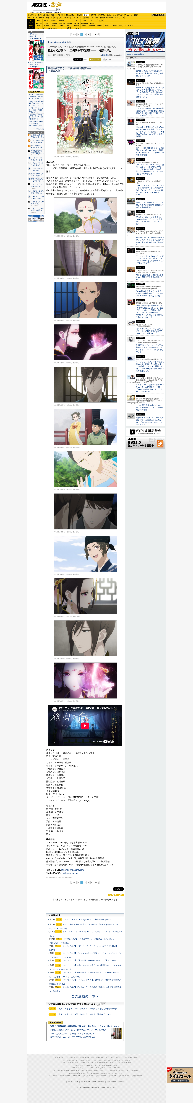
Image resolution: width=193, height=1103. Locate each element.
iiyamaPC (54, 20)
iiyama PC (89, 1060)
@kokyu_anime (70, 873)
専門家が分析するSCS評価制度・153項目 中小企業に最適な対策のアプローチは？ (150, 73)
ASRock (69, 23)
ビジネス (45, 15)
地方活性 (102, 18)
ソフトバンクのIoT (122, 26)
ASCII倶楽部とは (38, 129)
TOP (56, 1057)
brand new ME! (107, 1065)
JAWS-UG (71, 1062)
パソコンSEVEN (69, 20)
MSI (77, 20)
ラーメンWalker (54, 1076)
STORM (127, 1060)
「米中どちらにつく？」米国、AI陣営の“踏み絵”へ (72, 1033)
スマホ (109, 15)
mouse (46, 20)
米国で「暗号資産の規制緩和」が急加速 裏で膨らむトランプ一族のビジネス (84, 1026)
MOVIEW (105, 55)
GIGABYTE (61, 23)
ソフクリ (130, 25)
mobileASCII (103, 1073)
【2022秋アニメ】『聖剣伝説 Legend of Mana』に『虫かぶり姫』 (89, 960)
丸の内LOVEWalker (126, 1076)
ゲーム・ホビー (57, 5)
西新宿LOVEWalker (90, 1076)
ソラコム (69, 25)
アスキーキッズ (32, 18)
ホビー (86, 15)
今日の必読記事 (73, 1073)
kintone (54, 25)
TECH (53, 15)
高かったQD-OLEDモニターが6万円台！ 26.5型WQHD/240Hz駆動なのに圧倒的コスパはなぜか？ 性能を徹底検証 (150, 151)
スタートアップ (117, 15)
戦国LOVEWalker (138, 1076)
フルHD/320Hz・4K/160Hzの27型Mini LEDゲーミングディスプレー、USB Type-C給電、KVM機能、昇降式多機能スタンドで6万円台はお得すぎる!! (150, 169)
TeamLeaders (78, 18)
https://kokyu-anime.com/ (72, 870)
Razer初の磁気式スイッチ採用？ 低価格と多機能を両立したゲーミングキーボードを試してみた (150, 293)
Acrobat (46, 25)
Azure (61, 25)
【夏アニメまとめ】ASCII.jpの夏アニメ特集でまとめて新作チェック (87, 1008)
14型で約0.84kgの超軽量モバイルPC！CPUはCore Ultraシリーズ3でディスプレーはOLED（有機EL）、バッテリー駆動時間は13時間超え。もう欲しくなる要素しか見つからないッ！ (150, 311)
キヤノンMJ (46, 28)
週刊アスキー (68, 18)
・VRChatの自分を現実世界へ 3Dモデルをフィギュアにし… (36, 103)
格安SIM (41, 18)
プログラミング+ (89, 18)
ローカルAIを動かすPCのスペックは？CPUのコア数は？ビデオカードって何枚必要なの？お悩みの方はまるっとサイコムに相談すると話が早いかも (150, 92)
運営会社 (101, 1081)
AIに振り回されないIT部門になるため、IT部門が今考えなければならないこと (149, 277)
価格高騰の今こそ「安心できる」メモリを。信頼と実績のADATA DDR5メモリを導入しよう (150, 331)
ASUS (84, 20)
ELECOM (38, 23)
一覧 (85, 59)
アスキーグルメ (58, 18)
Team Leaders (92, 1070)
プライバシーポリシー (88, 1081)
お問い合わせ (111, 1081)
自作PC (93, 15)
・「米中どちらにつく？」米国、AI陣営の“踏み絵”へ (36, 110)
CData (84, 25)
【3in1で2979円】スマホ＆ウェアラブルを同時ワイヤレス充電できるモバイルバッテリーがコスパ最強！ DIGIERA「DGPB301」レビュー (150, 190)
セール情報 (134, 15)
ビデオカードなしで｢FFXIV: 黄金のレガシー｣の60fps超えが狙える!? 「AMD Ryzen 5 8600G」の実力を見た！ (149, 421)
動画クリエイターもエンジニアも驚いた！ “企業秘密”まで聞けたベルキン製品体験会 (150, 204)
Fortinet (99, 25)
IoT (39, 15)
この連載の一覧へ (85, 996)
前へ (74, 34)
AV (99, 15)
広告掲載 (121, 1081)
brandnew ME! (69, 28)
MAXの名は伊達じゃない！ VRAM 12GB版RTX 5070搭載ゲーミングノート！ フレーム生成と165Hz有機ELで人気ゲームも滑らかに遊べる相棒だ (150, 131)
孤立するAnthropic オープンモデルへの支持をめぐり (74, 1037)
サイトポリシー (73, 1081)
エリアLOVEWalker (65, 1076)
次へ (96, 34)
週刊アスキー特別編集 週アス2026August (36, 64)
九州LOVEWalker (114, 1076)
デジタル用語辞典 (93, 1073)
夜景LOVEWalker (102, 1076)
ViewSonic (84, 23)
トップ (30, 15)
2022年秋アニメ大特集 (58, 42)
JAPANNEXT (54, 28)
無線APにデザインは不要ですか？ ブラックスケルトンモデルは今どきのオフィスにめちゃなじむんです (151, 240)
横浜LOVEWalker (78, 1076)
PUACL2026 (110, 18)
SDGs (97, 18)
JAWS (39, 25)
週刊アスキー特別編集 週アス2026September (36, 36)
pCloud (77, 28)
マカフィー (38, 28)
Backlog (92, 25)
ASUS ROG (54, 23)
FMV (38, 20)
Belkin (92, 23)
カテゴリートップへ (116, 895)
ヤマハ (107, 25)
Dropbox (76, 25)
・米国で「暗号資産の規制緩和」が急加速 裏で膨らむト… (36, 96)
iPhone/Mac (70, 15)
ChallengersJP (119, 18)
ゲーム (126, 15)
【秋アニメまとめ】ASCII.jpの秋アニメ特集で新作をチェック (88, 919)
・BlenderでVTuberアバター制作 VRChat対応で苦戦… (36, 124)
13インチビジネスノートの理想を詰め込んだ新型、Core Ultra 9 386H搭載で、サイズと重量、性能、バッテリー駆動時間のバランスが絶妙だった (150, 366)
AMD (46, 23)
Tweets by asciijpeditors (135, 54)
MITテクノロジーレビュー (116, 1073)
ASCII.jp (39, 5)
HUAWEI (76, 23)
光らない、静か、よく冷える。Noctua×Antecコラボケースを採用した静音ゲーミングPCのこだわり (149, 220)
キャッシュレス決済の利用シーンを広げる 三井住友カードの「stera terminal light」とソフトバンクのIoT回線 (150, 388)
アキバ (103, 15)
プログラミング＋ (103, 1070)
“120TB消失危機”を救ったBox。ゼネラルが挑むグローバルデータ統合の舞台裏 (150, 407)
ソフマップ (61, 28)
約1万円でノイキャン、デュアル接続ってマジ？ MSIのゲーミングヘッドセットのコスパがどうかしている (150, 348)
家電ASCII (49, 18)
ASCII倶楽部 (159, 15)
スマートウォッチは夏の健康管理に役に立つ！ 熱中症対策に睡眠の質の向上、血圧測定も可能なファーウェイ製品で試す (150, 111)
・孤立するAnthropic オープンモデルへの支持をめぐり (36, 117)
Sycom (61, 20)
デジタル (60, 15)
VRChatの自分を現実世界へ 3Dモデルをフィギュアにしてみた (78, 1030)
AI (35, 15)
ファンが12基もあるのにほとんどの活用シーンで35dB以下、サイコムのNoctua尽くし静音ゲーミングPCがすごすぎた (150, 259)
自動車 (79, 15)
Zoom (115, 25)
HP (92, 20)
